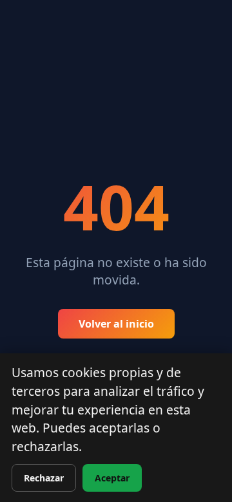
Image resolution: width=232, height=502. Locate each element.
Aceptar (112, 478)
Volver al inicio (116, 324)
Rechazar (44, 478)
